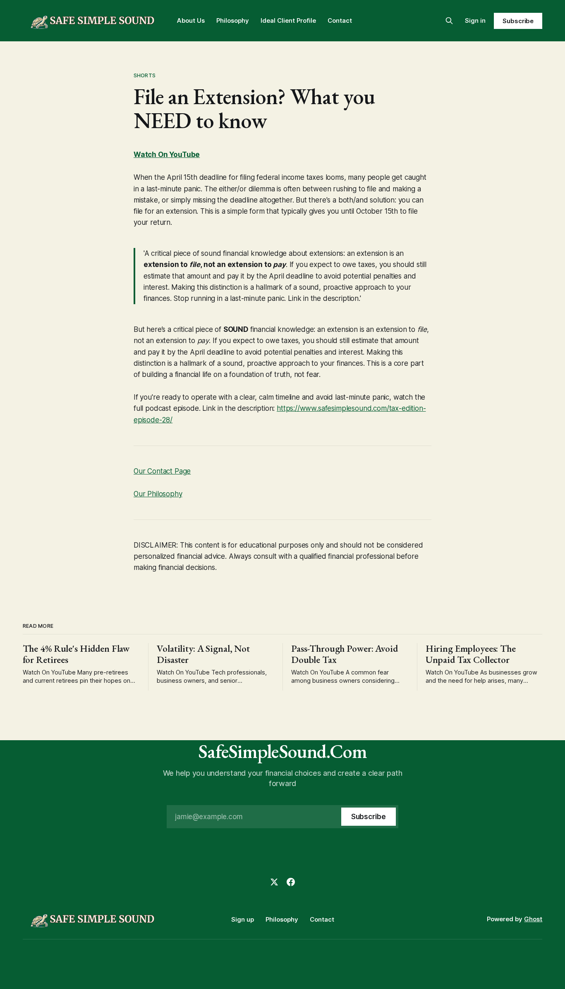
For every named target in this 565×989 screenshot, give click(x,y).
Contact (340, 20)
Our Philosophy (158, 494)
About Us (191, 20)
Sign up (242, 919)
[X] (274, 882)
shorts (145, 75)
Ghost (533, 919)
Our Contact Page (162, 471)
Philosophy (232, 20)
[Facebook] (291, 882)
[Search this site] (449, 20)
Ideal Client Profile (288, 20)
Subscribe (518, 21)
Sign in (475, 20)
